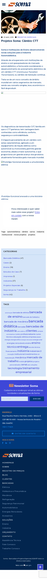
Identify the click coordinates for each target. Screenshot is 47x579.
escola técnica (34, 347)
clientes (31, 330)
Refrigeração (8, 499)
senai (24, 364)
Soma (6, 294)
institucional (7, 235)
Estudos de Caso (11, 272)
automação (8, 313)
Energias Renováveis (12, 512)
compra (40, 331)
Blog (5, 475)
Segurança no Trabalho (14, 290)
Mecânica (7, 495)
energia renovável (27, 340)
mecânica (20, 357)
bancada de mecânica (16, 321)
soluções (34, 365)
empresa (32, 337)
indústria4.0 (35, 351)
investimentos (31, 354)
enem (39, 337)
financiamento (11, 351)
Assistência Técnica (11, 540)
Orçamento (9, 532)
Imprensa (7, 276)
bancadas (22, 327)
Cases (6, 263)
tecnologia (15, 368)
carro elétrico (21, 331)
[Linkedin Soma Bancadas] (6, 443)
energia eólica (16, 340)
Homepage (8, 463)
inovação (11, 354)
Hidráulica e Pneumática (14, 491)
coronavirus (10, 334)
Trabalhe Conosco (11, 548)
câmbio (25, 232)
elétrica (25, 337)
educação (17, 337)
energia (7, 340)
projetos (31, 235)
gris (30, 565)
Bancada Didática (11, 258)
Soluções (7, 520)
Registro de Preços (13, 471)
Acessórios (7, 516)
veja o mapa (7, 427)
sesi (28, 365)
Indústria (7, 281)
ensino (28, 343)
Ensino (6, 267)
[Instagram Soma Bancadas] (10, 443)
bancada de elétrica (21, 313)
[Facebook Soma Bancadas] (2, 443)
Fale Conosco (9, 544)
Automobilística (10, 508)
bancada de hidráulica (31, 317)
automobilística (13, 232)
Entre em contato (25, 434)
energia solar (37, 340)
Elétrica (6, 487)
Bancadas (8, 483)
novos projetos (20, 235)
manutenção (10, 358)
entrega (22, 346)
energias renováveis (16, 343)
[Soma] (19, 4)
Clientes (7, 479)
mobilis (21, 361)
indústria (40, 232)
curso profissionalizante (25, 334)
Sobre (5, 467)
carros (32, 232)
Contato (7, 536)
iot (39, 354)
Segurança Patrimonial (13, 503)
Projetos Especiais (26, 37)
